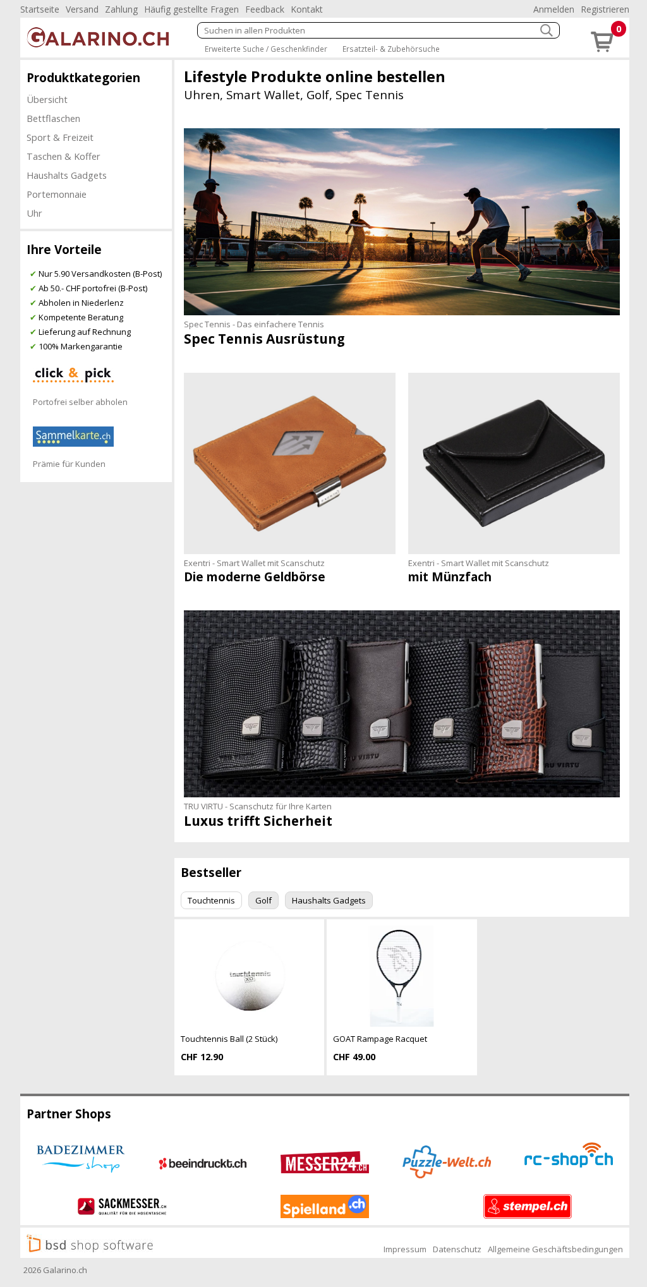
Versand (82, 9)
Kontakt (307, 9)
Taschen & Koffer (63, 156)
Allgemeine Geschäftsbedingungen (555, 1249)
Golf (263, 900)
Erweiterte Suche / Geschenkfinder (266, 49)
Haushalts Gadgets (67, 175)
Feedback (264, 9)
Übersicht (47, 99)
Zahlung (121, 9)
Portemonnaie (57, 194)
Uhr (34, 213)
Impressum (405, 1249)
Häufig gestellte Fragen (191, 9)
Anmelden (553, 9)
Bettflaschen (53, 118)
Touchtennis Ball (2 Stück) (229, 1038)
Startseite (39, 9)
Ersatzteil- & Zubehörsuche (391, 49)
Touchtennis (211, 900)
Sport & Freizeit (60, 137)
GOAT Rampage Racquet (380, 1038)
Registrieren (605, 9)
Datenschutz (457, 1249)
